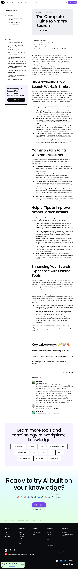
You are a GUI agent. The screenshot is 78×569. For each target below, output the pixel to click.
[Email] (37, 31)
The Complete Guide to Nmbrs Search (34, 520)
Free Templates (51, 545)
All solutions (7, 541)
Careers (49, 532)
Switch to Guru (50, 543)
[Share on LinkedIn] (40, 31)
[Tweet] (43, 31)
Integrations (7, 536)
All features (7, 538)
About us (49, 534)
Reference (11, 520)
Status (34, 534)
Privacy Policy (12, 566)
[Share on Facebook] (46, 31)
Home (6, 520)
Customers (21, 534)
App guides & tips (19, 520)
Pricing (36, 2)
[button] (10, 2)
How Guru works (9, 534)
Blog (20, 543)
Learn (20, 532)
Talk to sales (72, 2)
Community (21, 541)
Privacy (27, 562)
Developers (22, 538)
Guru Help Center (37, 532)
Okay (21, 564)
